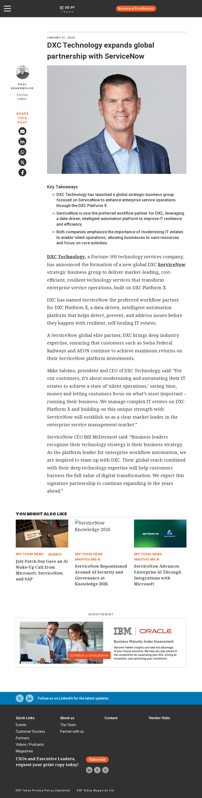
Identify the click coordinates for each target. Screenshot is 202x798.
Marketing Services (181, 9)
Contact (111, 718)
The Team (68, 725)
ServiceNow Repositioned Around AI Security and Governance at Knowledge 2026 (101, 575)
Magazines (24, 751)
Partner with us (72, 731)
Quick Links (25, 718)
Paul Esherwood (22, 86)
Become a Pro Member (136, 8)
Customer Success (30, 731)
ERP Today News (30, 554)
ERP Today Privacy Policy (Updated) (43, 790)
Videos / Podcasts (30, 744)
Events (21, 725)
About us (67, 718)
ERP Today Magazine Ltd (95, 790)
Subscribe (97, 759)
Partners (22, 738)
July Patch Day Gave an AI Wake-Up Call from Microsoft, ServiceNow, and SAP (42, 570)
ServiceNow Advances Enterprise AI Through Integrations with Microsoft (157, 575)
